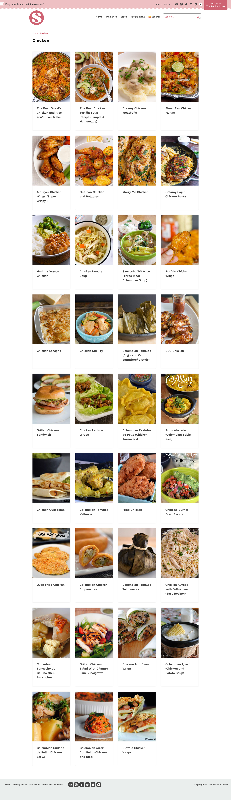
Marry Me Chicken (135, 192)
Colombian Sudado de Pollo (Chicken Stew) (50, 752)
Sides (124, 16)
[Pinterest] (191, 4)
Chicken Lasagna (49, 350)
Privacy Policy (20, 784)
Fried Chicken (132, 509)
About (159, 4)
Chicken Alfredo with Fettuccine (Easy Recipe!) (176, 589)
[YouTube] (176, 4)
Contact (168, 4)
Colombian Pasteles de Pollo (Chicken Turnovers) (136, 435)
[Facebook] (195, 4)
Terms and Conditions (52, 784)
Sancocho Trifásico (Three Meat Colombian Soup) (136, 276)
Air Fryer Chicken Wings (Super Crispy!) (49, 196)
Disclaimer (34, 784)
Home (99, 16)
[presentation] (51, 77)
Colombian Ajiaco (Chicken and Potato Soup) (177, 668)
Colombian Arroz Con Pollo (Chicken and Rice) (93, 752)
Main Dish (111, 16)
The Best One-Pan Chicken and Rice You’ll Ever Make (50, 113)
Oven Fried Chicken (51, 584)
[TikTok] (186, 4)
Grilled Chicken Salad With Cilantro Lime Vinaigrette (94, 668)
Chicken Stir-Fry (91, 350)
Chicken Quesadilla (51, 509)
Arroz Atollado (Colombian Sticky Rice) (178, 435)
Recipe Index (137, 16)
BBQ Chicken (174, 350)
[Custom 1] (200, 4)
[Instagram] (181, 4)
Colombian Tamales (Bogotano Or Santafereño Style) (136, 355)
